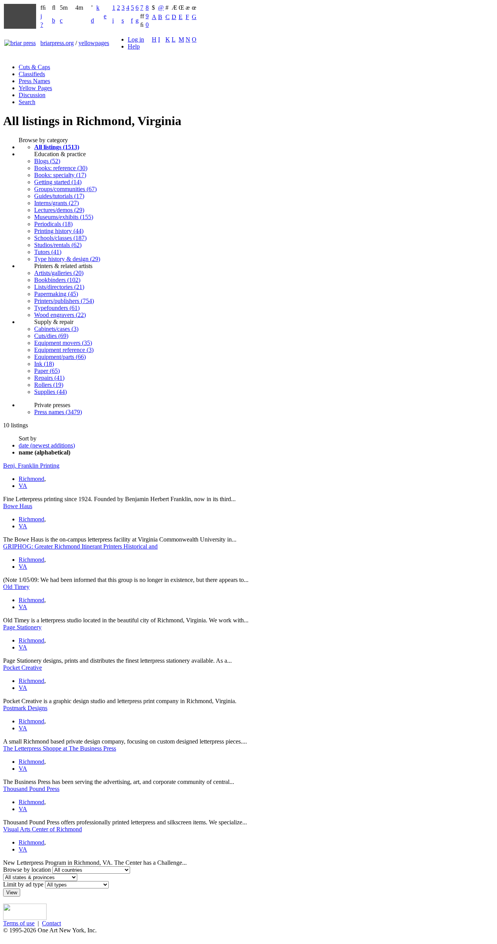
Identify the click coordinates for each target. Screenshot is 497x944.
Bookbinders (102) (57, 280)
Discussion (32, 95)
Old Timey (16, 586)
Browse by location (27, 869)
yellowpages (93, 43)
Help (134, 46)
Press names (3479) (58, 412)
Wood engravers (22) (60, 315)
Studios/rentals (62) (58, 245)
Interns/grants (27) (56, 203)
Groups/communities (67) (65, 189)
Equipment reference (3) (64, 350)
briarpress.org (57, 43)
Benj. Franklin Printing (31, 465)
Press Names (34, 81)
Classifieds (32, 74)
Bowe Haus (17, 506)
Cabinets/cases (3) (56, 329)
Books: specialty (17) (60, 175)
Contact (51, 923)
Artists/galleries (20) (58, 273)
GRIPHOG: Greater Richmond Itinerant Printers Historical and (80, 546)
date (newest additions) (47, 445)
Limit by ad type (23, 884)
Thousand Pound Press (31, 789)
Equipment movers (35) (63, 343)
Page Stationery (22, 627)
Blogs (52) (47, 161)
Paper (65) (47, 370)
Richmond (31, 478)
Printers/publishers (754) (64, 301)
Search (27, 102)
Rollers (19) (48, 384)
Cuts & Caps (34, 67)
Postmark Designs (25, 708)
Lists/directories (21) (59, 287)
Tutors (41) (47, 252)
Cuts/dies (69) (51, 336)
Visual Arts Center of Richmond (42, 829)
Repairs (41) (49, 377)
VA (23, 485)
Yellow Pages (35, 88)
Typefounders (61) (57, 308)
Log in (136, 39)
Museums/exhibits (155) (63, 217)
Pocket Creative (22, 667)
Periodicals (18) (53, 224)
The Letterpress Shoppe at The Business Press (59, 748)
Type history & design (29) (67, 259)
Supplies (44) (50, 391)
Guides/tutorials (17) (59, 196)
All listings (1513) (56, 147)
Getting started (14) (58, 182)
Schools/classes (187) (60, 238)
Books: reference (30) (60, 168)
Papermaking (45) (56, 294)
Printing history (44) (58, 231)
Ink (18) (44, 364)
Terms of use (19, 923)
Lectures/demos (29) (59, 210)
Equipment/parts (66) (60, 357)
